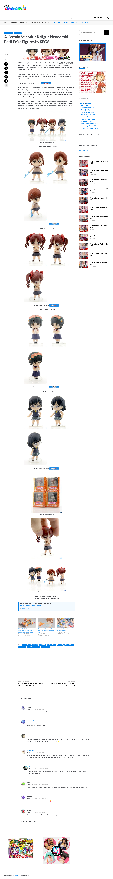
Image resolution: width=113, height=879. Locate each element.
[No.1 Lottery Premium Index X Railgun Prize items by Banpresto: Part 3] (65, 623)
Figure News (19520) (88, 112)
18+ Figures (26, 18)
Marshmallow (31, 721)
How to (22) (85, 117)
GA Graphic (25, 609)
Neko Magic (17, 875)
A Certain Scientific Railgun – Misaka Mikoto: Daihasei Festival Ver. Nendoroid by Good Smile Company (46, 630)
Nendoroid (60, 644)
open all (82, 103)
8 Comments (10, 56)
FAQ (70, 18)
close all (89, 103)
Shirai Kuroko (36, 647)
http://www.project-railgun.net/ (30, 606)
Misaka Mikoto (51, 644)
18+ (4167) (85, 105)
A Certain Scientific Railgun (30, 644)
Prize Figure (22, 647)
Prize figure (17, 33)
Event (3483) (85, 110)
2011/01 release (9, 33)
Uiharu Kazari (46, 647)
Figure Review (61, 18)
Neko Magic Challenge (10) (90, 124)
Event (37, 18)
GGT (5, 51)
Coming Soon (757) (87, 108)
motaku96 (30, 751)
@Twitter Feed (84, 150)
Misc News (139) (86, 121)
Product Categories (10, 18)
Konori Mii (42, 644)
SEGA (28, 647)
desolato (30, 735)
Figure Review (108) (88, 114)
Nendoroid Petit (69, 644)
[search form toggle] (108, 18)
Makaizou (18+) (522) (88, 119)
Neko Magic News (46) (88, 126)
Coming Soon (49, 18)
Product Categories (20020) (90, 128)
